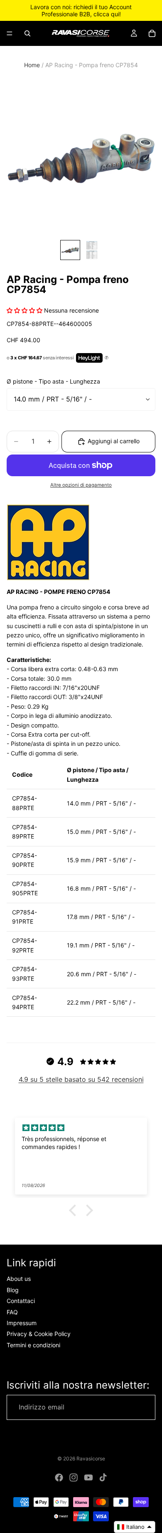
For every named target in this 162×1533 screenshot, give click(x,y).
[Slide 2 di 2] (92, 250)
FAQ (12, 1312)
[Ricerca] (27, 33)
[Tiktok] (103, 1477)
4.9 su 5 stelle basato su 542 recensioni (81, 1079)
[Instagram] (74, 1477)
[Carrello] (152, 33)
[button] (75, 1210)
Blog (13, 1289)
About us (19, 1279)
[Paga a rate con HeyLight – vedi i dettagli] (106, 358)
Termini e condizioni (33, 1345)
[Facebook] (59, 1477)
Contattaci (21, 1300)
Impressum (22, 1322)
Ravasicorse (90, 1458)
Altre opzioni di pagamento (81, 485)
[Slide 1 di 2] (70, 250)
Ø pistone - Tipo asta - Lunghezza (53, 381)
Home (32, 64)
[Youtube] (88, 1477)
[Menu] (9, 33)
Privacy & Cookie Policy (39, 1333)
